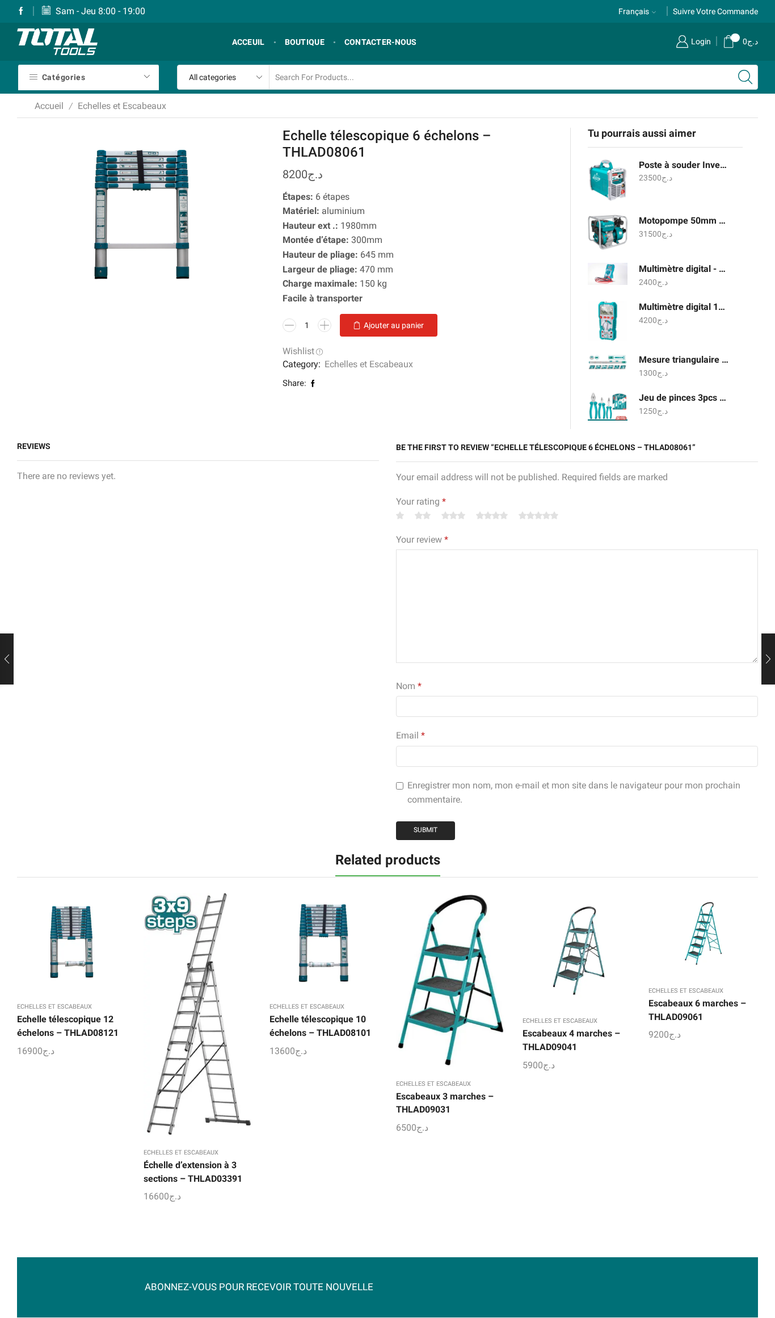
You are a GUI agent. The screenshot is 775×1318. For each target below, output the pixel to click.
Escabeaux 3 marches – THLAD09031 (445, 1103)
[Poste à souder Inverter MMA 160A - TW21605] (607, 180)
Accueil (49, 105)
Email (410, 735)
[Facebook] (21, 11)
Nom (409, 686)
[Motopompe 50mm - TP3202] (607, 232)
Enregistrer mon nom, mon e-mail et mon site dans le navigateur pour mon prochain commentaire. (573, 792)
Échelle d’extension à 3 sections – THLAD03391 (193, 1172)
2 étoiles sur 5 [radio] (423, 515)
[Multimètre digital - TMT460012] (607, 274)
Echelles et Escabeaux (122, 105)
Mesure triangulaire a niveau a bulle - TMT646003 (683, 359)
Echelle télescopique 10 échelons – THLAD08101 (320, 1026)
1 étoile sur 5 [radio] (400, 515)
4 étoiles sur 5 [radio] (492, 515)
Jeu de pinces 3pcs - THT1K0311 (683, 397)
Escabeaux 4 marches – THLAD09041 (571, 1040)
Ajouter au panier (394, 325)
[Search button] (745, 77)
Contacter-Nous (380, 42)
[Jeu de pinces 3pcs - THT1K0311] (607, 406)
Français (633, 11)
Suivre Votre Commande (715, 11)
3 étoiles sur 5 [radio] (453, 515)
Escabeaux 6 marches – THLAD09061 (697, 1010)
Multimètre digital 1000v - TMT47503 (683, 306)
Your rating (421, 501)
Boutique (305, 42)
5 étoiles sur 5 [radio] (538, 515)
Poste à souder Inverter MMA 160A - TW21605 (683, 164)
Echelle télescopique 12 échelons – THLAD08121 (68, 1026)
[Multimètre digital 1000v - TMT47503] (607, 321)
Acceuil (248, 42)
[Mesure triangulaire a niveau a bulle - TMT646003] (607, 362)
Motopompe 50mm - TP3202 (683, 220)
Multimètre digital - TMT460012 (683, 268)
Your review (422, 539)
